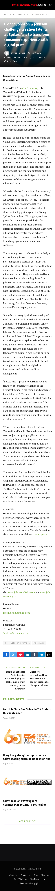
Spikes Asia (38, 643)
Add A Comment (27, 821)
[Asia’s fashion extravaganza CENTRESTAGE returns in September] (27, 783)
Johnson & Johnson (20, 643)
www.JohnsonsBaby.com (21, 592)
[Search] (50, 5)
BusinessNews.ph (41, 875)
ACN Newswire (29, 88)
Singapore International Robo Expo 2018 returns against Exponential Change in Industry (39, 679)
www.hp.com (41, 534)
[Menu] (5, 5)
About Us (13, 875)
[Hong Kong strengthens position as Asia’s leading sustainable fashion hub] (27, 737)
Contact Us (25, 875)
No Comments (39, 57)
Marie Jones (19, 53)
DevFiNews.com (37, 879)
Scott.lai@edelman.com (16, 633)
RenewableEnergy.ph (29, 883)
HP (6, 643)
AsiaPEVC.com (20, 879)
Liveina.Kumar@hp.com (16, 612)
